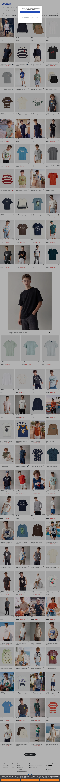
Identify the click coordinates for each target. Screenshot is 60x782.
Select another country (30, 20)
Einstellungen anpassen (10, 780)
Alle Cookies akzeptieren (50, 780)
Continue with (30, 12)
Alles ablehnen (30, 780)
